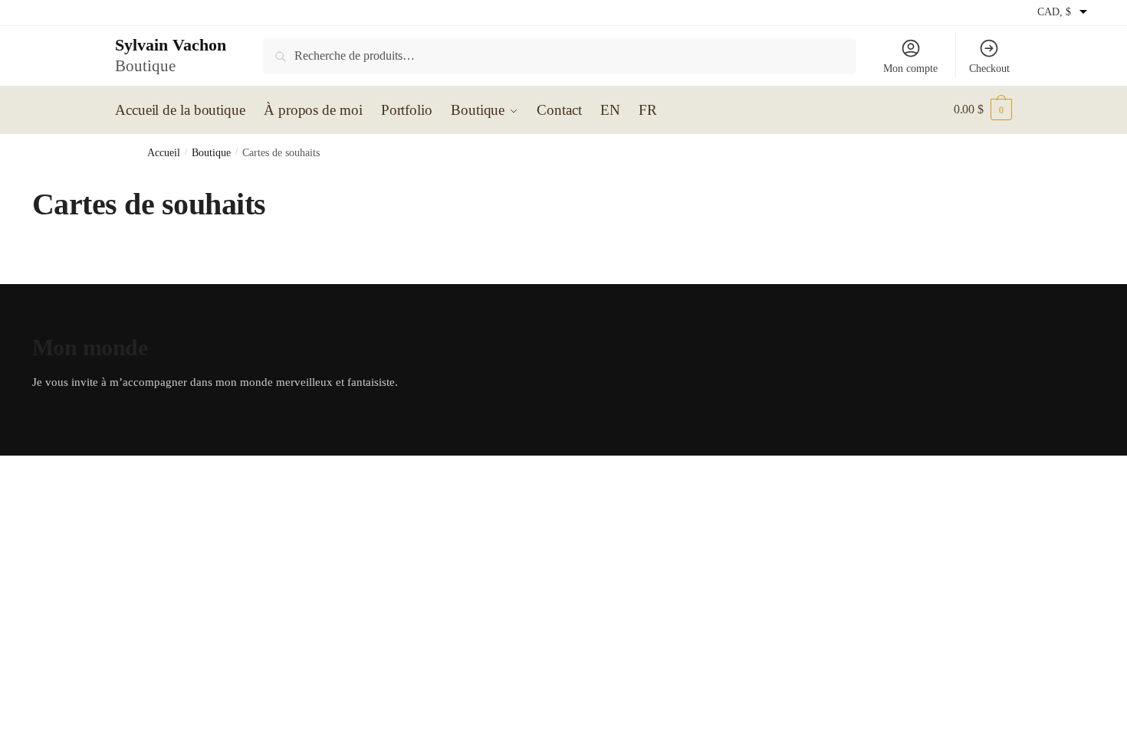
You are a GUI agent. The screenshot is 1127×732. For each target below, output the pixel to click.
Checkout (989, 68)
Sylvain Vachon (170, 44)
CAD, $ (1054, 12)
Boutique (211, 152)
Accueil (163, 152)
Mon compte (910, 68)
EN (610, 110)
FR (648, 110)
